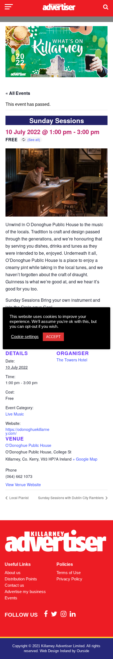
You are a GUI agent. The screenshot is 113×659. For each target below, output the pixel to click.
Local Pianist (19, 497)
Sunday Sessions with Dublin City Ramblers (71, 497)
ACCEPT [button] (53, 337)
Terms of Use (68, 572)
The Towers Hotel (71, 359)
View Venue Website (23, 484)
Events (11, 598)
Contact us (14, 585)
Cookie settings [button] (25, 336)
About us (13, 572)
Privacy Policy (69, 579)
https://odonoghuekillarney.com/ (27, 431)
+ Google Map (85, 459)
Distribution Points (21, 579)
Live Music (14, 414)
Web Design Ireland (55, 651)
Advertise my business (25, 591)
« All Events (17, 93)
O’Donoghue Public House (28, 445)
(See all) (33, 139)
